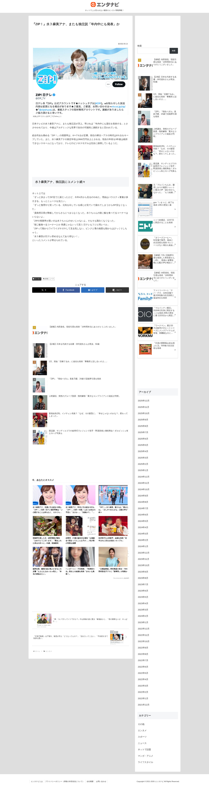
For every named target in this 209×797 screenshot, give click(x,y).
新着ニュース (49, 279)
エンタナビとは (37, 781)
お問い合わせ (101, 781)
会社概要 (90, 781)
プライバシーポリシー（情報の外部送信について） (64, 781)
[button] (117, 290)
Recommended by (118, 578)
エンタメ (38, 279)
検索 (139, 46)
